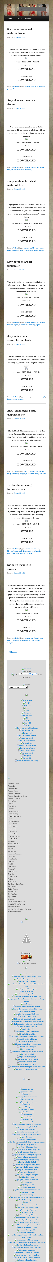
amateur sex (35, 167)
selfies (14, 89)
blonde (42, 167)
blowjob (10, 169)
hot (15, 169)
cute (38, 86)
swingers (10, 643)
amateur (27, 86)
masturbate (20, 169)
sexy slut (43, 473)
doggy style (23, 473)
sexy (18, 89)
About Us (19, 19)
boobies (33, 86)
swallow (41, 250)
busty (9, 250)
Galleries (16, 86)
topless (38, 325)
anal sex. (36, 549)
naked (30, 325)
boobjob (10, 325)
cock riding (15, 250)
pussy (9, 89)
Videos (15, 248)
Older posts (12, 652)
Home (10, 19)
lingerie (42, 86)
